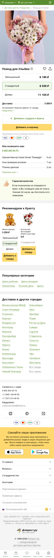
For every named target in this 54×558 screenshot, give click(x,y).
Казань (5, 349)
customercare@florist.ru (13, 405)
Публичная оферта (12, 495)
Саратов (33, 331)
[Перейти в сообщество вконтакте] (10, 413)
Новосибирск (36, 305)
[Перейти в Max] (43, 413)
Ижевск (6, 340)
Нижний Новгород (11, 371)
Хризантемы (8, 285)
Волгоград (7, 327)
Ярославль (35, 362)
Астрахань (7, 314)
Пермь (32, 318)
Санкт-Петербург (11, 309)
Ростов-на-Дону (37, 322)
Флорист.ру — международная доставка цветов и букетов (27, 542)
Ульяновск (34, 349)
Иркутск (6, 344)
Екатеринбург (9, 336)
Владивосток (9, 322)
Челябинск (34, 358)
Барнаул (6, 318)
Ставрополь (35, 336)
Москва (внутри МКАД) (14, 305)
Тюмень (33, 344)
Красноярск (8, 362)
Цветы (40, 285)
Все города (35, 367)
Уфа (31, 353)
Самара (33, 327)
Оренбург (34, 314)
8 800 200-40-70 (10, 150)
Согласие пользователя (14, 502)
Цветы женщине (29, 281)
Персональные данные (14, 489)
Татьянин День (26, 285)
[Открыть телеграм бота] (27, 413)
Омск (31, 309)
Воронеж (6, 331)
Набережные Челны (12, 367)
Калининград (9, 353)
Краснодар (7, 358)
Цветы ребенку (10, 281)
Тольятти (33, 340)
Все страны (35, 371)
